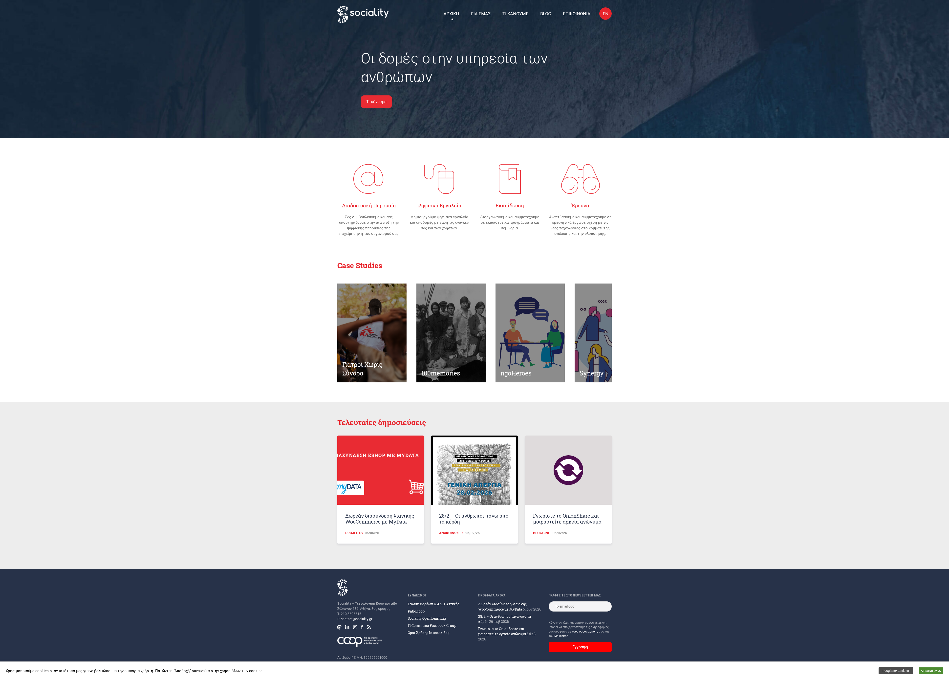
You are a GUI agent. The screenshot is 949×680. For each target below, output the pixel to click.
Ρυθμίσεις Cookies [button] (896, 671)
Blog (545, 13)
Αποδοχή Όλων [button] (931, 671)
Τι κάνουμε (376, 101)
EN (605, 13)
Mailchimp (561, 636)
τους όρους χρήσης (585, 631)
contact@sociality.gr (356, 619)
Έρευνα (580, 205)
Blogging (542, 533)
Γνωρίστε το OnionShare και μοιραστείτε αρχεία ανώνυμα (567, 518)
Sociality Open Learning (427, 618)
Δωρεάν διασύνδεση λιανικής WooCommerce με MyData (379, 518)
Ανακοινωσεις (451, 533)
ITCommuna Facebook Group (432, 625)
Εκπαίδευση (510, 205)
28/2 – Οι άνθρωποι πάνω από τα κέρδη (473, 518)
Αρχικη (451, 13)
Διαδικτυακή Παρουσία (369, 205)
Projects (354, 533)
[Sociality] (363, 14)
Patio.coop (416, 611)
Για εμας (481, 13)
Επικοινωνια (576, 13)
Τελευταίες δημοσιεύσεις (381, 422)
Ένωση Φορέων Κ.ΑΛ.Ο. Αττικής (433, 604)
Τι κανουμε (515, 13)
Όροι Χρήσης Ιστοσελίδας (428, 632)
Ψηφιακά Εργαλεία (439, 205)
